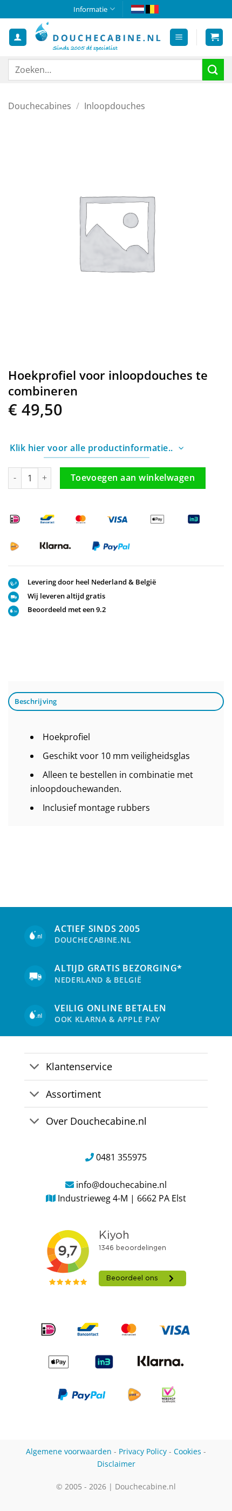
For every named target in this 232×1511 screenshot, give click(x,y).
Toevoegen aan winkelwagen (133, 477)
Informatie (90, 9)
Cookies (187, 1451)
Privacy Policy (143, 1451)
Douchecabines (39, 106)
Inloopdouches (114, 106)
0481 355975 (121, 1157)
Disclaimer (116, 1464)
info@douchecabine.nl (121, 1185)
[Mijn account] (17, 37)
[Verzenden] (213, 69)
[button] (179, 37)
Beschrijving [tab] (36, 701)
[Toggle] (34, 1067)
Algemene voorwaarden (69, 1451)
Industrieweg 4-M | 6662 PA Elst (122, 1198)
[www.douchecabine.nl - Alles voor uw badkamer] (98, 37)
